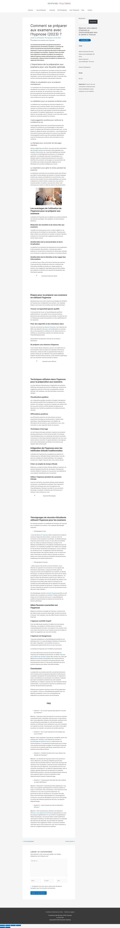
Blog (83, 10)
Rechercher (82, 18)
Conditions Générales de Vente (54, 912)
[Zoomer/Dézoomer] (2, 925)
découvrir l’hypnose (42, 535)
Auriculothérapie (41, 10)
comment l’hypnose (51, 593)
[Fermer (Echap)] (18, 925)
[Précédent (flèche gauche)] (2, 927)
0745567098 (60, 917)
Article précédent (28, 841)
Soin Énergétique (62, 10)
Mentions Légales (69, 912)
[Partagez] (13, 925)
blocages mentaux (38, 150)
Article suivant (70, 841)
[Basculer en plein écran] (7, 925)
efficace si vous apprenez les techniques (41, 813)
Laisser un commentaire (37, 38)
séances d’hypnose (50, 327)
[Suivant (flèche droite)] (7, 927)
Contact (90, 10)
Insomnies (52, 10)
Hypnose (30, 10)
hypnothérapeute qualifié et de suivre (41, 741)
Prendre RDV (84, 40)
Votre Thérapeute (74, 10)
